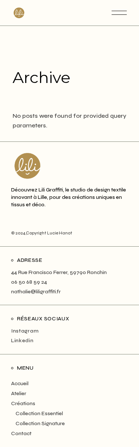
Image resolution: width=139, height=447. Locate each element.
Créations (23, 403)
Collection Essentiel (39, 413)
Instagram (25, 331)
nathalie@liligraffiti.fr (36, 291)
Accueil (20, 383)
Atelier (18, 393)
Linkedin (22, 340)
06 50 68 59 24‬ (29, 282)
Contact (21, 433)
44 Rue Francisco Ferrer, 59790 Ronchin (59, 272)
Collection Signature (40, 423)
